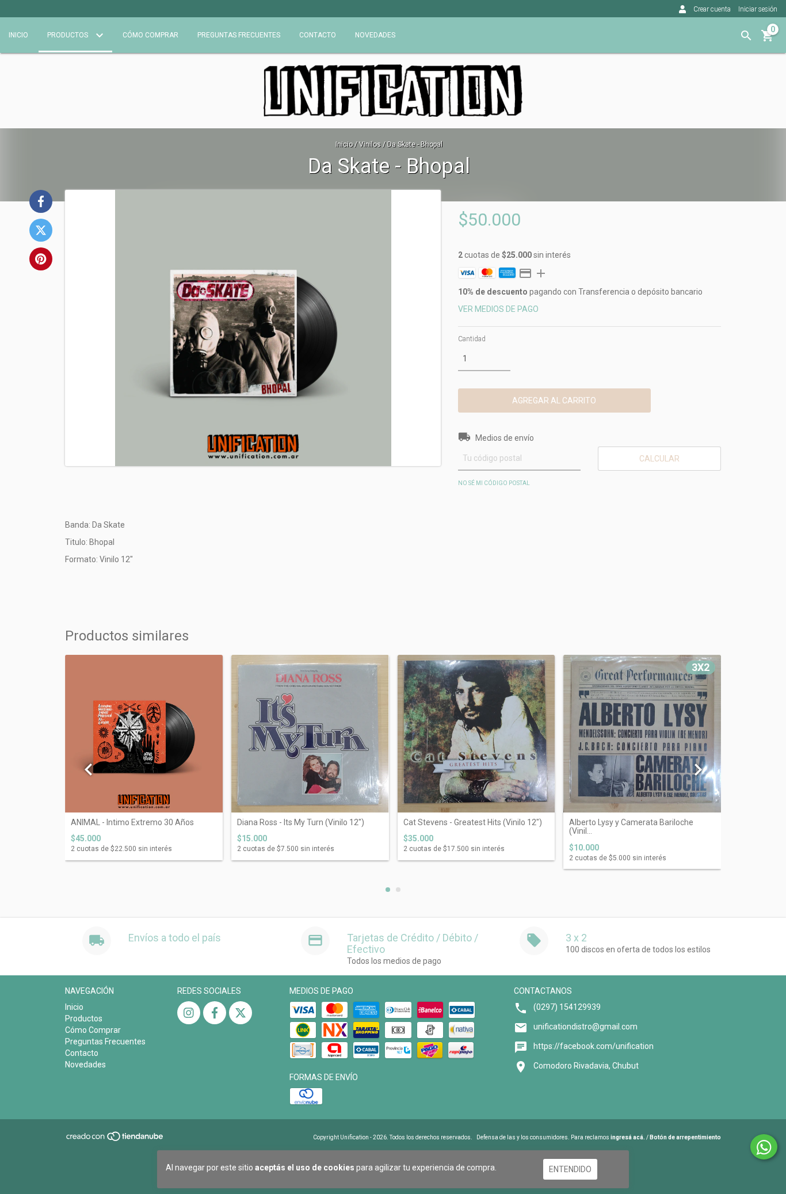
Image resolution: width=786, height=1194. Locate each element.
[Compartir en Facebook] (40, 201)
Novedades (375, 35)
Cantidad (472, 339)
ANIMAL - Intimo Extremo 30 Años (132, 822)
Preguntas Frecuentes (238, 35)
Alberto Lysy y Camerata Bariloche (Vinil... (631, 827)
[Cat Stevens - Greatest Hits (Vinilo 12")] (476, 733)
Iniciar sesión (757, 9)
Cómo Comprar (150, 35)
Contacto (317, 35)
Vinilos (370, 144)
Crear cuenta (712, 9)
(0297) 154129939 (567, 1007)
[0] (767, 39)
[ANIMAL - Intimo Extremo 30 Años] (144, 733)
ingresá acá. (628, 1137)
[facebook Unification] (214, 1012)
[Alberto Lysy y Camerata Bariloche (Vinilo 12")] (642, 733)
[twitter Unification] (240, 1012)
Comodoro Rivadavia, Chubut (586, 1065)
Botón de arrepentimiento (685, 1137)
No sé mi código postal (494, 483)
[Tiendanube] (115, 1140)
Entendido (570, 1169)
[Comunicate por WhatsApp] (763, 1146)
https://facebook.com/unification (593, 1046)
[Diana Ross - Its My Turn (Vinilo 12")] (310, 733)
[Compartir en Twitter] (40, 230)
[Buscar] (746, 35)
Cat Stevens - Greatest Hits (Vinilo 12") (472, 822)
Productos (68, 35)
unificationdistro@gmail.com (585, 1026)
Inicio (18, 35)
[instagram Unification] (188, 1012)
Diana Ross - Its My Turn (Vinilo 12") (300, 822)
